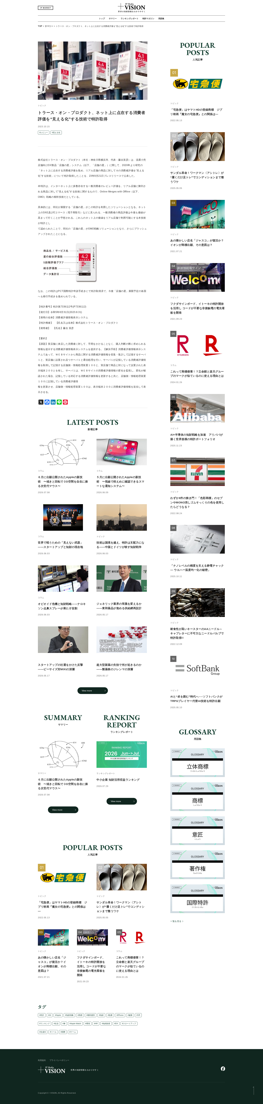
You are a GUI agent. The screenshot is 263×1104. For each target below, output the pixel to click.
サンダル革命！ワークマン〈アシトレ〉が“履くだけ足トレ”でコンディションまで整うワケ (120, 907)
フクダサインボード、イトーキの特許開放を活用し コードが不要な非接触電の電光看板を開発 (91, 966)
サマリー (113, 18)
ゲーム (73, 1032)
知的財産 (106, 1024)
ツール (53, 1032)
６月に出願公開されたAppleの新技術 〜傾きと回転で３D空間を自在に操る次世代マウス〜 (63, 784)
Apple (58, 1015)
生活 (56, 1024)
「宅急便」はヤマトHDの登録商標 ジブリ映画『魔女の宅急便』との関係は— (62, 907)
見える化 (56, 133)
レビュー (44, 133)
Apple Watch (76, 1024)
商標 (80, 1015)
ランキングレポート (130, 18)
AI (50, 1015)
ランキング (45, 1024)
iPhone (121, 1015)
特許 (42, 1015)
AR (96, 1024)
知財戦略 (70, 1015)
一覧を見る (175, 921)
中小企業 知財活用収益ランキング (118, 779)
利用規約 (42, 1060)
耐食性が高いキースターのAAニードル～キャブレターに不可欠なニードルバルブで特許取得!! (197, 633)
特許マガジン (148, 18)
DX (116, 1024)
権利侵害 (91, 1015)
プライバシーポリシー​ (59, 1060)
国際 (63, 1032)
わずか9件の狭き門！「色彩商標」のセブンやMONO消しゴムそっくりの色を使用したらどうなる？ (197, 502)
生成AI (43, 1032)
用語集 (161, 18)
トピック (42, 106)
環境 (88, 1024)
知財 (102, 1015)
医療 (110, 1015)
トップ (102, 18)
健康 (130, 1015)
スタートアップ (129, 1024)
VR (139, 1015)
